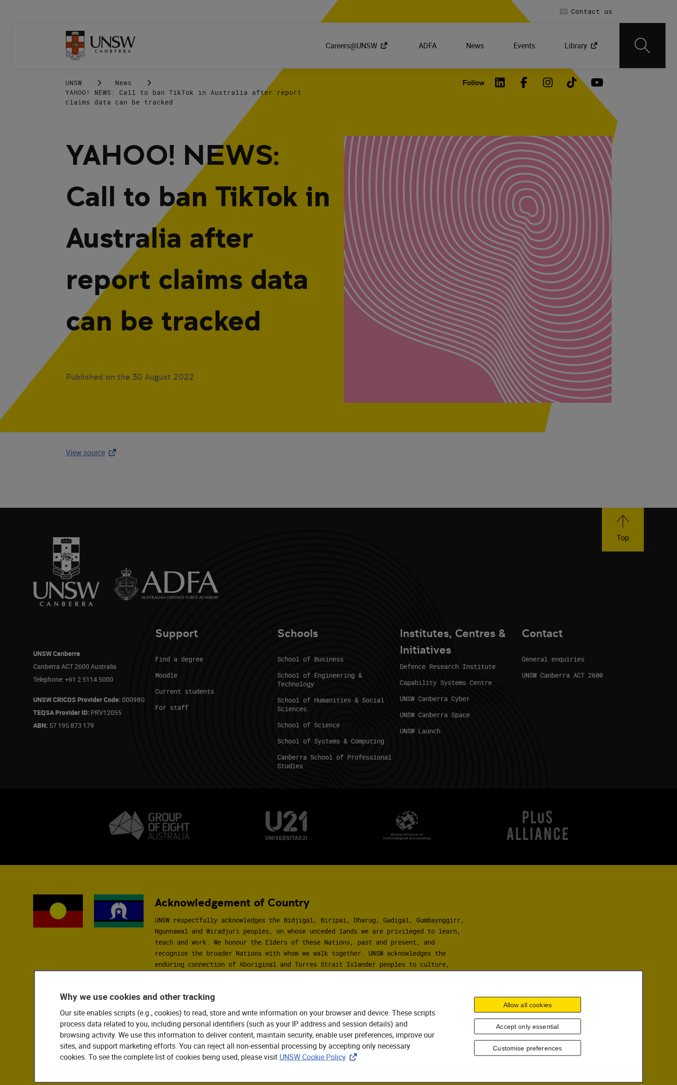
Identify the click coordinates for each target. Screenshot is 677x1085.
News (123, 82)
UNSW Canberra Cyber (435, 698)
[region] (338, 1026)
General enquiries (553, 659)
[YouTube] (596, 82)
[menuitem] (357, 46)
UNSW (73, 82)
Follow (473, 82)
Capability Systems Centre (446, 682)
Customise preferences (527, 1048)
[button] (623, 529)
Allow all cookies (527, 1005)
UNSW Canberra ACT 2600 (562, 675)
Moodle (166, 675)
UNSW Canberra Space (435, 714)
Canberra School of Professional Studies (334, 761)
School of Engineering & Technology (319, 679)
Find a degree (179, 659)
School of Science (308, 724)
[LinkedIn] (500, 82)
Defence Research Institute (448, 666)
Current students (184, 691)
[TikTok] (572, 82)
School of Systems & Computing (330, 741)
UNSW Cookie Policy (320, 1056)
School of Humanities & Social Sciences (330, 704)
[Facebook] (524, 82)
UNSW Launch (420, 730)
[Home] (100, 45)
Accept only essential (527, 1026)
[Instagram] (548, 82)
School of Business (310, 659)
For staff (171, 707)
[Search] (642, 45)
